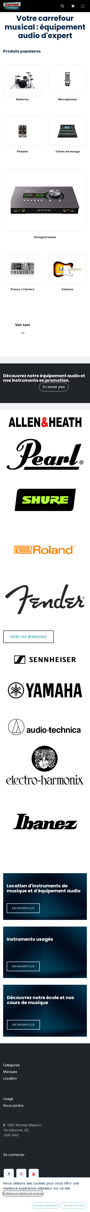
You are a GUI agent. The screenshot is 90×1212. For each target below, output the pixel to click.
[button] (62, 6)
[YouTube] (34, 1174)
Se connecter (14, 1155)
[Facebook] (9, 1174)
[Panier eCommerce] (72, 6)
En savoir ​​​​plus (23, 908)
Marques (10, 1072)
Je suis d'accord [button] (73, 1205)
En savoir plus (54, 386)
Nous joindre (13, 1105)
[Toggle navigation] (82, 6)
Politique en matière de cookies (23, 1193)
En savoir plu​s (23, 1024)
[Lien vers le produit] (22, 79)
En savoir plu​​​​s (23, 966)
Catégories (11, 1065)
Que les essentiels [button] (45, 1205)
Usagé (8, 1099)
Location (10, 1078)
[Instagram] (21, 1174)
